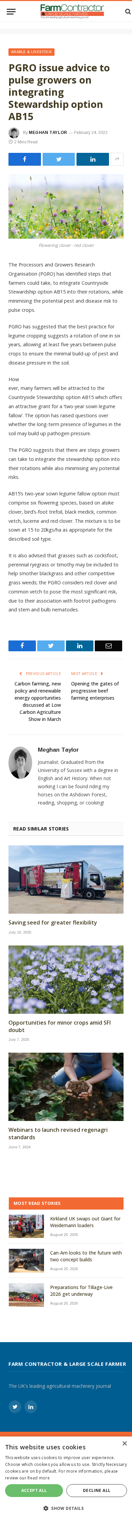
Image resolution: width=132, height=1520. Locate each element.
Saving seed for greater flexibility (52, 922)
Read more (38, 1478)
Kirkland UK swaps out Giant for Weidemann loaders (85, 1222)
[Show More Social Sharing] (117, 159)
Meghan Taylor (48, 132)
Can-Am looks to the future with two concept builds (86, 1256)
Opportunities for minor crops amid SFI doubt (59, 1026)
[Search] (127, 11)
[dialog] (66, 1478)
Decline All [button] (96, 1490)
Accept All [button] (34, 1490)
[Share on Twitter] (24, 159)
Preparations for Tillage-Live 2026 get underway (81, 1290)
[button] (66, 1508)
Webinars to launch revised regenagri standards (58, 1133)
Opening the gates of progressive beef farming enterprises (95, 690)
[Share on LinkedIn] (92, 159)
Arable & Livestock (31, 52)
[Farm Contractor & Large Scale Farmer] (72, 11)
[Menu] (11, 11)
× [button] (124, 1443)
